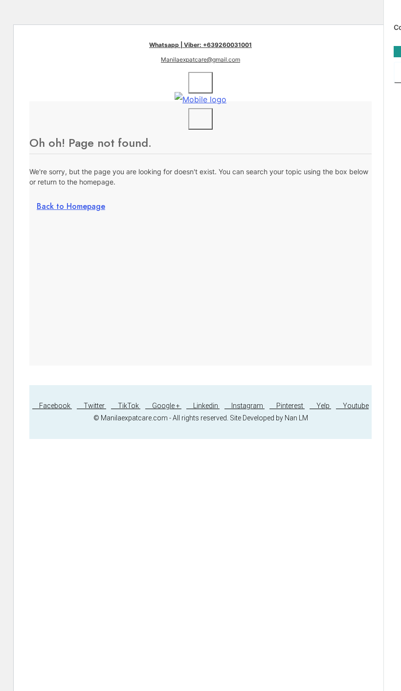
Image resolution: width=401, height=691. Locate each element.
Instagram (247, 406)
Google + (166, 406)
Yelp (323, 406)
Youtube (355, 406)
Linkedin (206, 406)
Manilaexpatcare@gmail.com (200, 59)
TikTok (128, 406)
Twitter (94, 406)
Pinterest (290, 406)
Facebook (55, 406)
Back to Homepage (71, 206)
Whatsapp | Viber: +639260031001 (200, 44)
